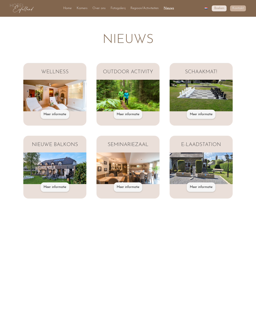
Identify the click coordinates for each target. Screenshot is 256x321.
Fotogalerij (118, 8)
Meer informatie (55, 114)
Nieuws (169, 8)
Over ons (99, 8)
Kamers (82, 8)
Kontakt (238, 8)
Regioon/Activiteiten (144, 8)
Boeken (219, 8)
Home (67, 8)
